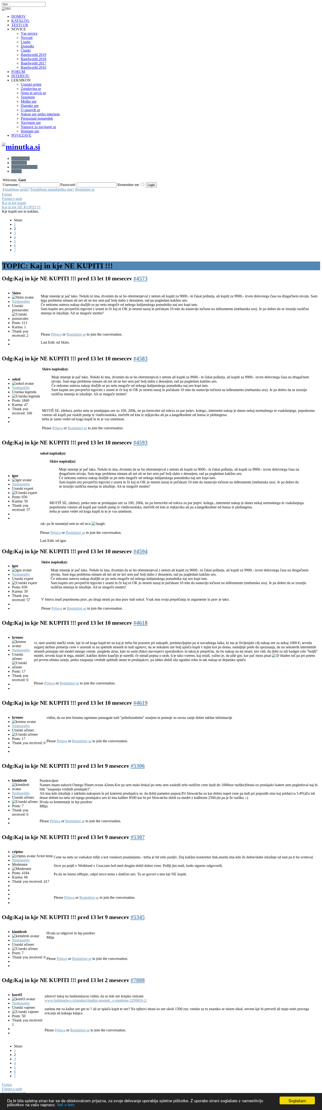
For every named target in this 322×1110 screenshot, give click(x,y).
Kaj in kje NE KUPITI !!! (21, 207)
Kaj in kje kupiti (14, 203)
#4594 (140, 551)
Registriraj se (85, 189)
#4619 (140, 703)
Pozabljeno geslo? (16, 189)
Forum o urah (12, 199)
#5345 (138, 917)
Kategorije (19, 163)
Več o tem (65, 1104)
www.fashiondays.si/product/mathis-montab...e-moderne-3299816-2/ (96, 1000)
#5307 (138, 837)
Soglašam (297, 1100)
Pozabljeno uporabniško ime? (52, 189)
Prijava (56, 334)
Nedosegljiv (21, 302)
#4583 (140, 358)
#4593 (140, 442)
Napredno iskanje (24, 167)
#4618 (140, 623)
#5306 (138, 766)
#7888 (138, 980)
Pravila (16, 171)
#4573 (140, 278)
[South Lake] (21, 147)
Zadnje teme (20, 158)
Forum (7, 194)
